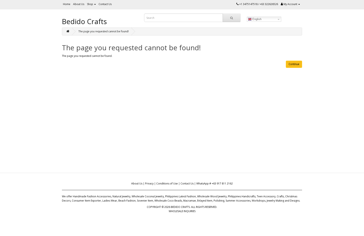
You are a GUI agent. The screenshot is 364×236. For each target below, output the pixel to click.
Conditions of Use (167, 183)
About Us (78, 4)
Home (66, 4)
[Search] (232, 18)
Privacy (149, 183)
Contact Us (105, 4)
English (256, 19)
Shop (90, 4)
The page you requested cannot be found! (103, 31)
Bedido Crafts (84, 21)
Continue (294, 64)
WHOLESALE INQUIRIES (182, 211)
